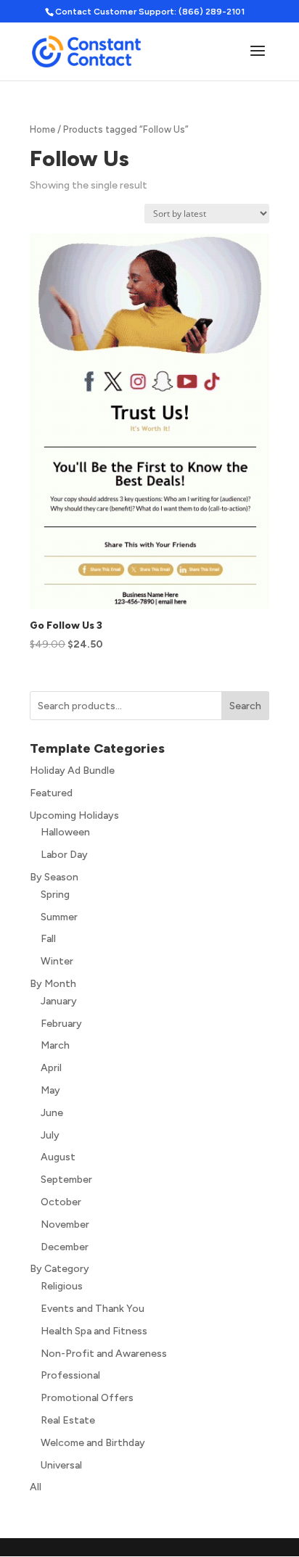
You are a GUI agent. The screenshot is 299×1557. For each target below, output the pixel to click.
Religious (62, 1286)
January (59, 1001)
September (66, 1179)
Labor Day (64, 854)
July (50, 1135)
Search (245, 706)
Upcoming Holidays (74, 815)
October (61, 1202)
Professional (70, 1375)
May (50, 1090)
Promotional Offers (87, 1398)
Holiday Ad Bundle (72, 770)
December (65, 1247)
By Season (54, 877)
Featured (51, 793)
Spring (55, 894)
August (58, 1157)
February (61, 1023)
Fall (48, 939)
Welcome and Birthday (93, 1443)
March (55, 1045)
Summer (59, 917)
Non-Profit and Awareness (104, 1353)
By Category (59, 1269)
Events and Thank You (92, 1308)
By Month (53, 984)
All (35, 1487)
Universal (61, 1465)
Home (42, 129)
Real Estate (68, 1420)
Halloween (65, 832)
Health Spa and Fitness (94, 1331)
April (51, 1068)
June (52, 1113)
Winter (57, 961)
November (65, 1224)
